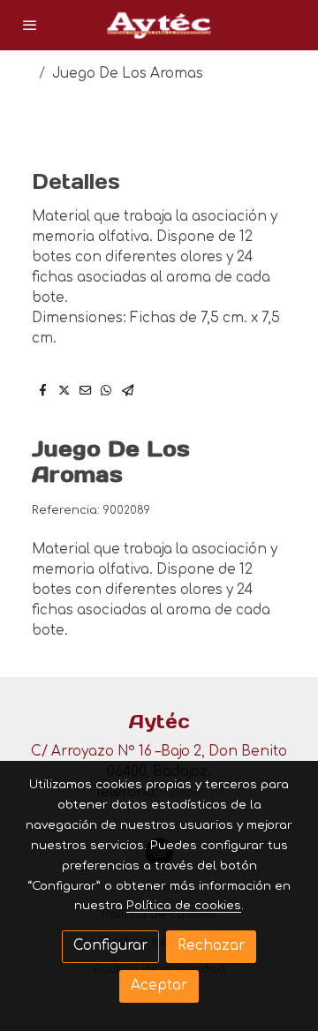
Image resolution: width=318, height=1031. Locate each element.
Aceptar (159, 985)
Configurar (110, 945)
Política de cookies (183, 905)
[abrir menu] (30, 25)
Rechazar (211, 945)
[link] (159, 25)
